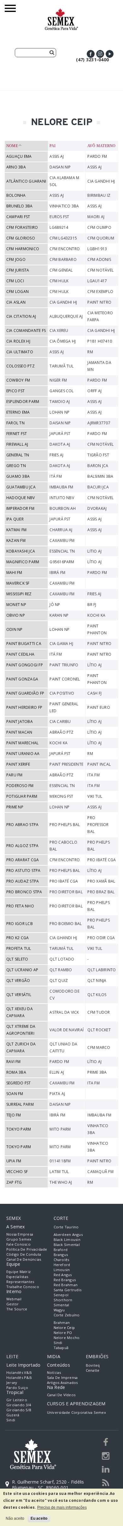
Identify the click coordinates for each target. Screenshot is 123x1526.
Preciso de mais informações (62, 1507)
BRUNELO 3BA (19, 206)
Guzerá (12, 1415)
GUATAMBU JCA (21, 487)
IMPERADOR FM (20, 508)
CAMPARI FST (18, 216)
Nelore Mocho (67, 1337)
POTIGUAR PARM (21, 796)
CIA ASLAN (16, 302)
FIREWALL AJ (17, 444)
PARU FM (14, 775)
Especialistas (17, 1276)
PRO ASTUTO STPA (23, 870)
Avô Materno (101, 146)
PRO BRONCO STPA (24, 892)
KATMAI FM (16, 529)
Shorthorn (63, 1299)
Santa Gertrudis (68, 1289)
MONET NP (16, 604)
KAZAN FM (16, 540)
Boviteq (93, 1365)
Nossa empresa (19, 1234)
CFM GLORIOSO (20, 238)
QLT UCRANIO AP (22, 969)
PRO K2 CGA (17, 937)
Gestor (12, 1304)
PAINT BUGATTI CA (23, 643)
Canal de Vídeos (61, 1394)
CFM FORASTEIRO (22, 227)
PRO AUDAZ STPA (22, 881)
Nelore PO (63, 1332)
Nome (12, 146)
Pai (53, 146)
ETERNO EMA (18, 412)
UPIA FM (13, 1161)
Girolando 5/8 (18, 1410)
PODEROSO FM (20, 785)
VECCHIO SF (17, 1171)
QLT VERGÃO (18, 980)
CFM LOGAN (17, 291)
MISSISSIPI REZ (19, 594)
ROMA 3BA (16, 1072)
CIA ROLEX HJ (18, 341)
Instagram (100, 54)
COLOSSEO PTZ (20, 366)
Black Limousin (67, 1239)
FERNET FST (16, 433)
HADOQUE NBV (20, 497)
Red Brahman (66, 1284)
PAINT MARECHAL (22, 743)
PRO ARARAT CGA (22, 859)
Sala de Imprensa (62, 1377)
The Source (16, 1309)
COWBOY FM (18, 380)
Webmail (14, 1299)
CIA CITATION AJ (21, 316)
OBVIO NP (15, 615)
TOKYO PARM (18, 1129)
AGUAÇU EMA (19, 156)
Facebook (91, 54)
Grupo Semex (19, 1239)
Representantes (20, 1281)
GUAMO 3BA (18, 476)
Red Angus (63, 1274)
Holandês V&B (19, 1372)
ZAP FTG (14, 1182)
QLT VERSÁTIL (18, 994)
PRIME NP (14, 807)
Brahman (62, 1322)
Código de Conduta (23, 1254)
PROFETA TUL (18, 948)
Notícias (54, 1372)
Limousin (62, 1269)
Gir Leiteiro (16, 1399)
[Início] (61, 11)
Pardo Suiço (17, 1387)
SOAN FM (14, 1093)
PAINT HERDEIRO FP (24, 707)
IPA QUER (15, 519)
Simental (61, 1305)
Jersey (11, 1382)
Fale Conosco (18, 1244)
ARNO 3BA (16, 167)
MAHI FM (14, 572)
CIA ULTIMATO (19, 352)
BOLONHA (16, 195)
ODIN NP (14, 629)
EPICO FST (15, 391)
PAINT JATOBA (19, 721)
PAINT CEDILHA (20, 654)
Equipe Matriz (18, 1271)
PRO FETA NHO (20, 906)
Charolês (61, 1259)
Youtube (110, 54)
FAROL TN (15, 423)
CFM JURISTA (17, 270)
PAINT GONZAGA (22, 679)
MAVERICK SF (18, 583)
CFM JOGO (16, 259)
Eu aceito (39, 1518)
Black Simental (67, 1244)
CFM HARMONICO (22, 248)
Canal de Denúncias (23, 1259)
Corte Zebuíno (67, 1315)
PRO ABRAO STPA (22, 824)
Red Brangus (65, 1279)
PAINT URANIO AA (23, 753)
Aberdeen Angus (68, 1234)
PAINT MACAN (19, 732)
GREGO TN (16, 465)
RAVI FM (13, 1061)
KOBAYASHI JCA (20, 551)
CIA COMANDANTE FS (26, 330)
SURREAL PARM (20, 1104)
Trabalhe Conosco (22, 1286)
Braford (61, 1249)
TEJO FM (13, 1115)
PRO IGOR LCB (19, 923)
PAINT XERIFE (18, 764)
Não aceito (15, 1518)
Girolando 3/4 (18, 1404)
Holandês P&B (19, 1377)
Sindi (58, 1342)
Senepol (61, 1294)
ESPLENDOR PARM (22, 401)
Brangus (61, 1254)
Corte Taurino (66, 1227)
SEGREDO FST (18, 1083)
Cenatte (93, 1370)
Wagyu (59, 1310)
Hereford (62, 1264)
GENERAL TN (17, 455)
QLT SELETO (17, 959)
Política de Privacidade (26, 1249)
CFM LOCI (15, 281)
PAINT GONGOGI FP (24, 665)
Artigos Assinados (62, 1382)
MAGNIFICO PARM (22, 562)
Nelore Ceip (64, 1327)
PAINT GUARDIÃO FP (25, 693)
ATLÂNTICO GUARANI (26, 181)
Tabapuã (61, 1347)
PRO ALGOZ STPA (22, 845)
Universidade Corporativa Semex (76, 1412)
